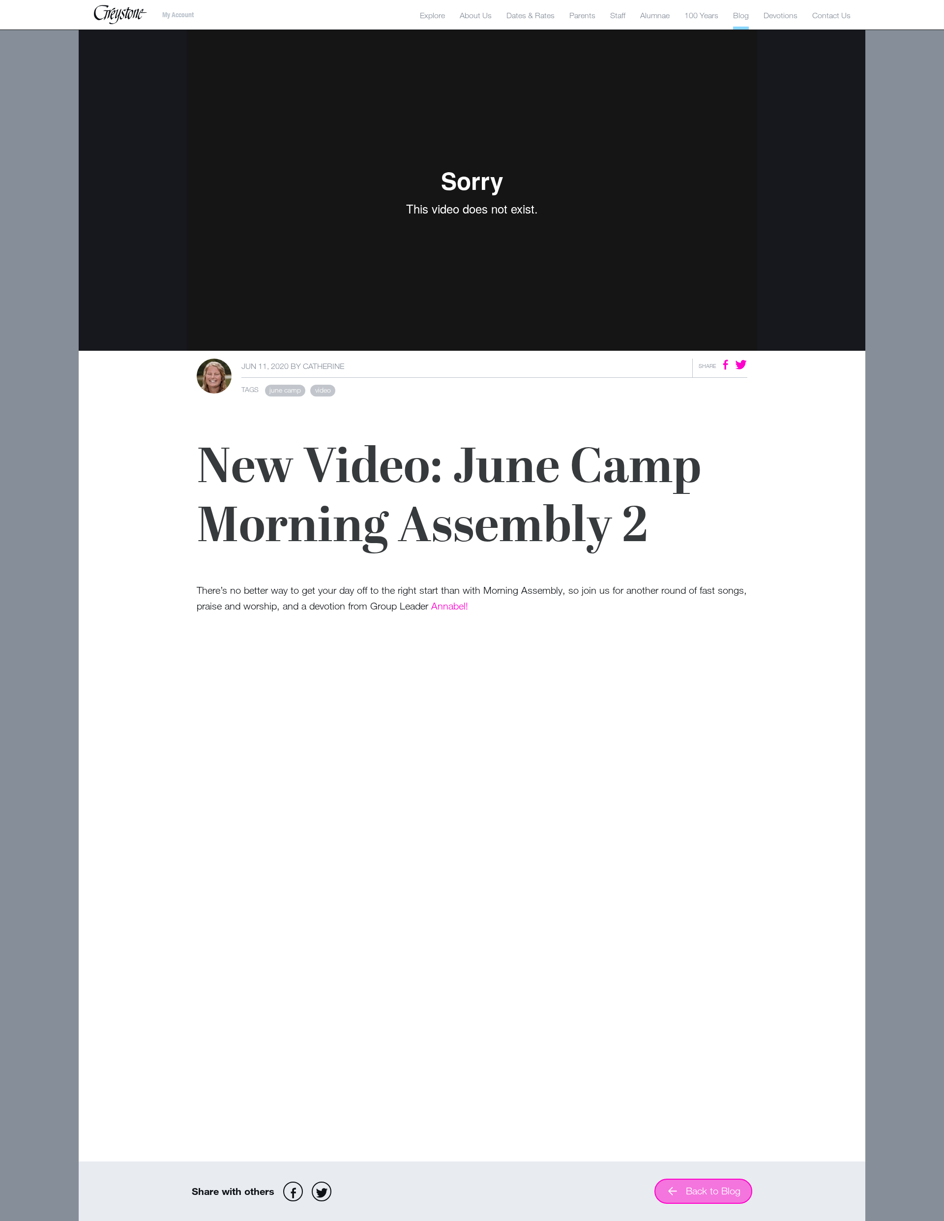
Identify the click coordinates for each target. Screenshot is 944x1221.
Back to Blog (713, 1190)
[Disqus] (472, 771)
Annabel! (449, 605)
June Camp (285, 390)
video (323, 390)
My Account (178, 15)
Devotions (780, 15)
